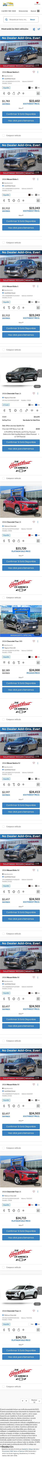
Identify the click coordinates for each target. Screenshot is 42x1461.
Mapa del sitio (33, 1449)
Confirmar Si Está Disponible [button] (21, 114)
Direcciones (23, 11)
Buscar (32, 19)
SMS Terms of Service (17, 1451)
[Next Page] (26, 1401)
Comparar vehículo (13, 135)
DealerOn (25, 1449)
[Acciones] (38, 72)
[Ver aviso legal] (24, 93)
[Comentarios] (38, 93)
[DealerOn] (8, 1446)
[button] (8, 11)
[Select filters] (34, 29)
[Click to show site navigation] (38, 11)
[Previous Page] (22, 1401)
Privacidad (5, 1451)
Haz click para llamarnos (21, 120)
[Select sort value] (38, 29)
